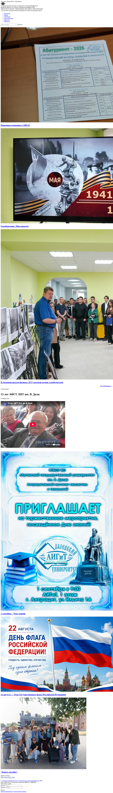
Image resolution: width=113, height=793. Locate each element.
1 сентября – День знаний (13, 613)
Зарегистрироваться (7, 791)
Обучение (7, 16)
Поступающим (8, 18)
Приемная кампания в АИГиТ (15, 125)
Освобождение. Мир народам (15, 226)
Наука (6, 15)
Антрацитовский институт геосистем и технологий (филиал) (20, 780)
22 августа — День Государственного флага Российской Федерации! (33, 694)
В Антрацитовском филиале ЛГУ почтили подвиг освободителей (32, 382)
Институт (7, 21)
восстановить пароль (20, 791)
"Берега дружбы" (9, 772)
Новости (6, 20)
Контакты (7, 13)
